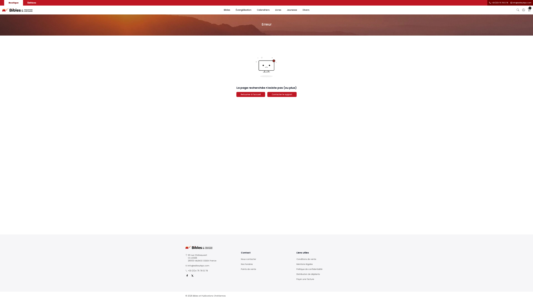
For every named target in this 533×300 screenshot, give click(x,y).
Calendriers (263, 10)
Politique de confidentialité (309, 269)
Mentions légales (304, 264)
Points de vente (248, 269)
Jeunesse (292, 10)
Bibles (227, 10)
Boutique (14, 2)
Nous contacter (248, 259)
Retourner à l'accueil (251, 94)
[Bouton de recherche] (518, 10)
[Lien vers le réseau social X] (192, 275)
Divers (306, 10)
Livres (278, 10)
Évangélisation (243, 10)
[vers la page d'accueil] (211, 247)
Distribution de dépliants (308, 274)
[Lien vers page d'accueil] (111, 10)
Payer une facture (305, 279)
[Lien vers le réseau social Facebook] (187, 275)
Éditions (31, 2)
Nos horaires (247, 264)
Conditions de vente (306, 259)
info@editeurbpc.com (522, 3)
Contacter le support (282, 94)
